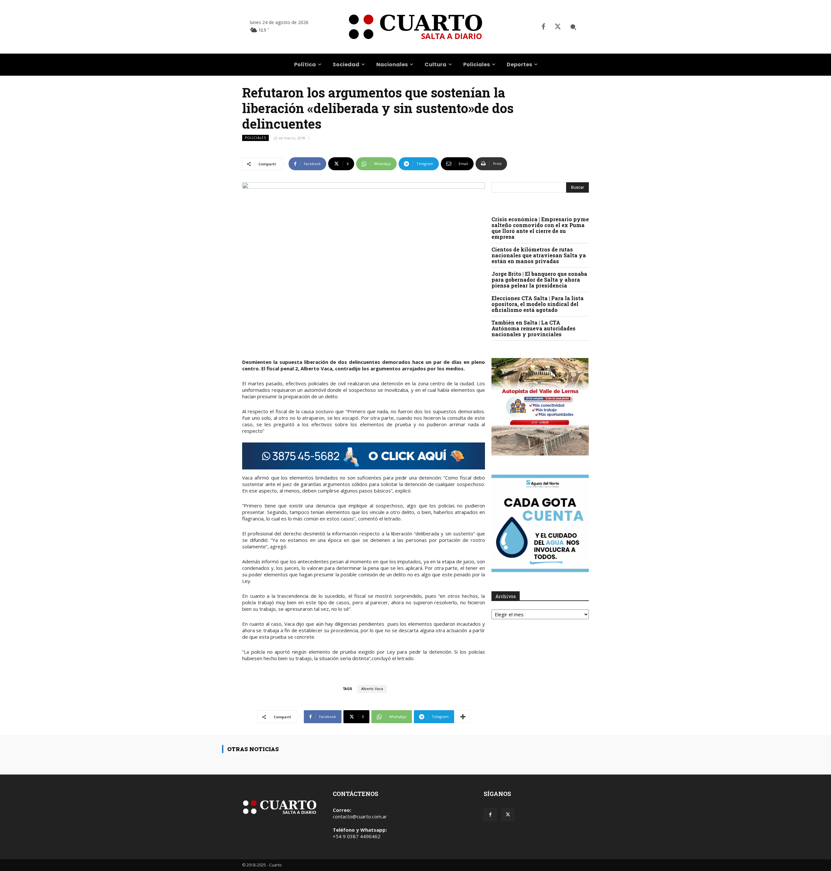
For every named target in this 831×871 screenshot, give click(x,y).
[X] (557, 26)
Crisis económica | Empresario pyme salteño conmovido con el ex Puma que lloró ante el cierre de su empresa (540, 228)
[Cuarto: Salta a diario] (415, 27)
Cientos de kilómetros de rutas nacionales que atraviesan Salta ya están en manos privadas (538, 255)
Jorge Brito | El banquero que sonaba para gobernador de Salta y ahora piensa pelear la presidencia (539, 279)
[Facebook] (543, 26)
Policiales (255, 137)
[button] (573, 27)
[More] (463, 716)
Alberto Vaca (372, 689)
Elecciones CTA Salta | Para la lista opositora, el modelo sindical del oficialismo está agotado (537, 304)
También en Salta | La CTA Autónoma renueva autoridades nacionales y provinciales (533, 328)
